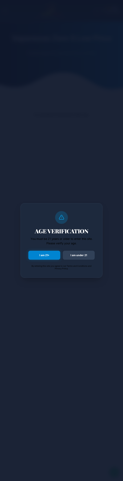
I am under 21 (78, 255)
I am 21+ (44, 255)
